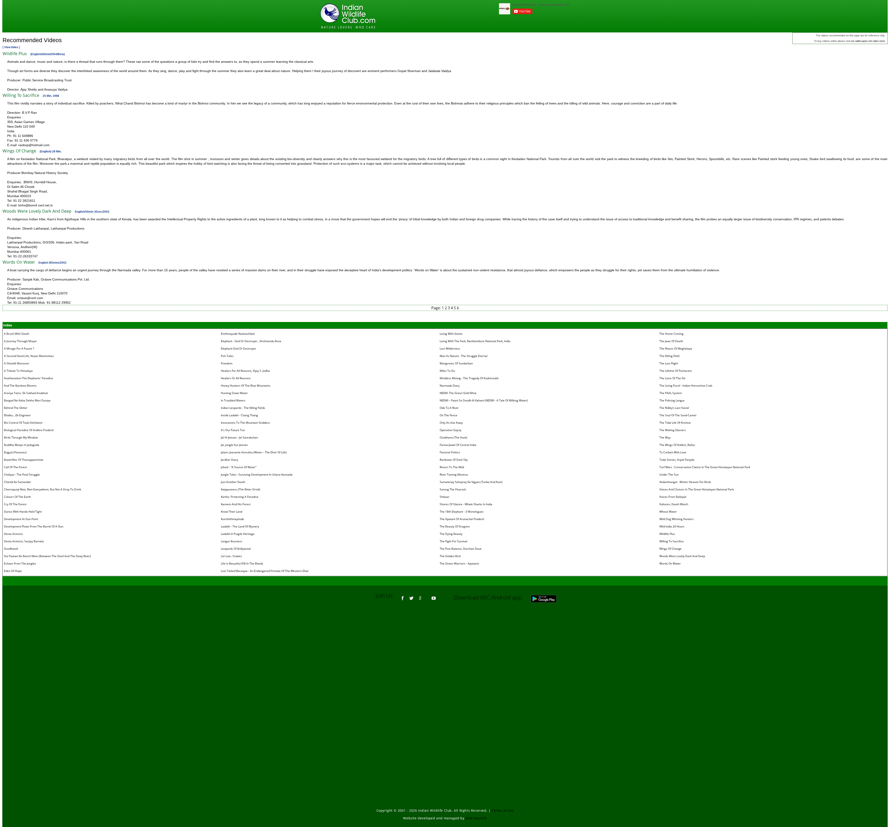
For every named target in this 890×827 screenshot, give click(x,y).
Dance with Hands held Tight (23, 512)
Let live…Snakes (231, 556)
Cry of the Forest (15, 504)
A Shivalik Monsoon (16, 363)
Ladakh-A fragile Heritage (237, 534)
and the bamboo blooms (20, 386)
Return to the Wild (452, 467)
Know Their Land (231, 512)
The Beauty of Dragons (455, 526)
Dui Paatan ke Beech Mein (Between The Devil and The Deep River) (47, 556)
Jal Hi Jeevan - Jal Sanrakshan (239, 437)
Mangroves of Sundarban (456, 363)
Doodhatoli (11, 549)
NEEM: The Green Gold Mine (458, 393)
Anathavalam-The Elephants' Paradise (28, 378)
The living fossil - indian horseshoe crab (685, 386)
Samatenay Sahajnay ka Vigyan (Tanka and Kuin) (471, 482)
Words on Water (670, 563)
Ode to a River (449, 408)
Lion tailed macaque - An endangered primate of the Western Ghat (264, 571)
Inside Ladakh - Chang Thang (239, 415)
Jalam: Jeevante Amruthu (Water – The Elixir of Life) (254, 452)
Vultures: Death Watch (673, 504)
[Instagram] (440, 596)
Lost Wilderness (450, 348)
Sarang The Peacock (453, 489)
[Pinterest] (427, 596)
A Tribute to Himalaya (18, 371)
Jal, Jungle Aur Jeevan (234, 445)
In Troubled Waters (233, 400)
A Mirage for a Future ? (19, 348)
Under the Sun (669, 475)
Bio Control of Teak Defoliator (23, 423)
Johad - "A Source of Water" (239, 467)
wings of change (670, 549)
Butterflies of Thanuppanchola (23, 460)
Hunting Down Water (234, 393)
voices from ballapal (672, 497)
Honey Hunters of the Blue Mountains (245, 386)
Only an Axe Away (451, 423)
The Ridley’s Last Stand (674, 408)
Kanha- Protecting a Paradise (239, 497)
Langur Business (231, 541)
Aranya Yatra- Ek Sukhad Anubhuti (26, 393)
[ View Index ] (11, 47)
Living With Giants (451, 334)
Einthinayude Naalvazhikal (238, 334)
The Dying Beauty (451, 534)
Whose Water (668, 512)
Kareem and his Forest (236, 504)
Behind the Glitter (15, 408)
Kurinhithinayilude (232, 519)
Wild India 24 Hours (671, 526)
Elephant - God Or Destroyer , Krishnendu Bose (251, 341)
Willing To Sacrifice (671, 541)
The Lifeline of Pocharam (675, 371)
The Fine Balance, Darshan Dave (461, 549)
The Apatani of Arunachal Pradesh (462, 519)
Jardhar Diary (229, 460)
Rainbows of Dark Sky (454, 460)
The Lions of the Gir (672, 378)
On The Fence (448, 415)
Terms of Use (503, 810)
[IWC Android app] (548, 597)
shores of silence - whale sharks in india (466, 504)
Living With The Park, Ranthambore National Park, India (475, 341)
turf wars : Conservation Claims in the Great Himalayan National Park (704, 467)
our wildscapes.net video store (868, 41)
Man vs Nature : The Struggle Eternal (463, 356)
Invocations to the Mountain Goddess (245, 423)
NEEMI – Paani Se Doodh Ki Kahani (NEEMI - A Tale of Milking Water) (484, 400)
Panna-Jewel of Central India (458, 445)
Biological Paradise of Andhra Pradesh (29, 430)
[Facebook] (402, 596)
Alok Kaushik (476, 818)
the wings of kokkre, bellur (677, 445)
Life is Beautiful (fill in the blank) (242, 563)
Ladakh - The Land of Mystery (240, 526)
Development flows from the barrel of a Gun (33, 526)
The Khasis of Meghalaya (675, 348)
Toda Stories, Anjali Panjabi (676, 460)
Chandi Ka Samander (17, 482)
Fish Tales (227, 356)
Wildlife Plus (667, 534)
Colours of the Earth (17, 497)
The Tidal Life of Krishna (675, 423)
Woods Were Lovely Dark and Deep (682, 556)
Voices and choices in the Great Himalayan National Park (696, 489)
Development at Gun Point (21, 519)
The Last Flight (668, 363)
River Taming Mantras (454, 475)
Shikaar (444, 497)
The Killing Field (669, 356)
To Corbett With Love (672, 452)
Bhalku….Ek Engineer (17, 415)
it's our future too (233, 430)
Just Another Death (233, 482)
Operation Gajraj (450, 430)
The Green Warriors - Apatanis (459, 563)
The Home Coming (671, 334)
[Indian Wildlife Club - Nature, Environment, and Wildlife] (348, 16)
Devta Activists (13, 534)
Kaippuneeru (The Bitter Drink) (240, 489)
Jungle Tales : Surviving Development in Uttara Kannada (256, 475)
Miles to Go (447, 371)
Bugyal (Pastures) (15, 452)
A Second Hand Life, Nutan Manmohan (29, 356)
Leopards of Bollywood (236, 549)
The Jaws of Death (671, 341)
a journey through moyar (20, 341)
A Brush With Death (16, 334)
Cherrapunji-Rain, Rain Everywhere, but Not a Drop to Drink (42, 489)
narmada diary (450, 386)
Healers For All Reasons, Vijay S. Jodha (245, 371)
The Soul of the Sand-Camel (677, 415)
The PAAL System (670, 393)
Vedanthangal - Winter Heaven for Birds (685, 482)
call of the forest (15, 467)
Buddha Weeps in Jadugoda (21, 445)
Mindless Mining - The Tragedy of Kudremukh (469, 378)
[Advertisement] (445, 669)
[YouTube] (433, 596)
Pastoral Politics (450, 452)
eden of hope (13, 571)
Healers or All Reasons (236, 378)
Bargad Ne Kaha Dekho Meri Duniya (27, 400)
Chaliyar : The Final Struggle (22, 475)
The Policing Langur (672, 400)
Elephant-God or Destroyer (238, 348)
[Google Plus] (420, 596)
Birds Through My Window (21, 437)
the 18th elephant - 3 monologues (462, 512)
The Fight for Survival (453, 541)
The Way (665, 437)
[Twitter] (411, 596)
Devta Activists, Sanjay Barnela (24, 541)
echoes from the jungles (20, 563)
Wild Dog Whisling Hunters (676, 519)
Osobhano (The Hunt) (453, 437)
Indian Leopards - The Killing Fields (243, 408)
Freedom (226, 363)
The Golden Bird (450, 556)
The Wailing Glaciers (672, 430)
